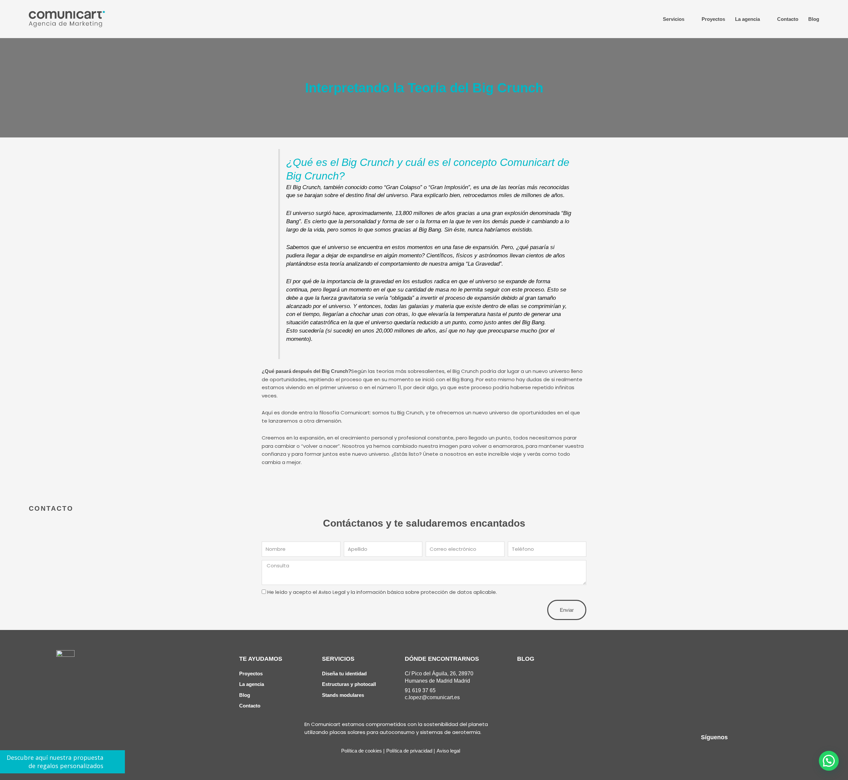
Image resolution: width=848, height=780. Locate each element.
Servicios (673, 19)
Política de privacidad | (410, 751)
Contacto (787, 19)
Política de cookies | (363, 751)
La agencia (747, 19)
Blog (813, 19)
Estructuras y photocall (349, 684)
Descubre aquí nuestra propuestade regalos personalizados (55, 762)
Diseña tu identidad (344, 673)
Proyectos (713, 19)
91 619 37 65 (420, 690)
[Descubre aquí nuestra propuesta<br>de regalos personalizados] (114, 761)
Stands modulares (343, 695)
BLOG (525, 658)
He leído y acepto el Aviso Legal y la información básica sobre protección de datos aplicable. (382, 592)
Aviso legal (448, 751)
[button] (829, 761)
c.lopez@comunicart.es (432, 697)
